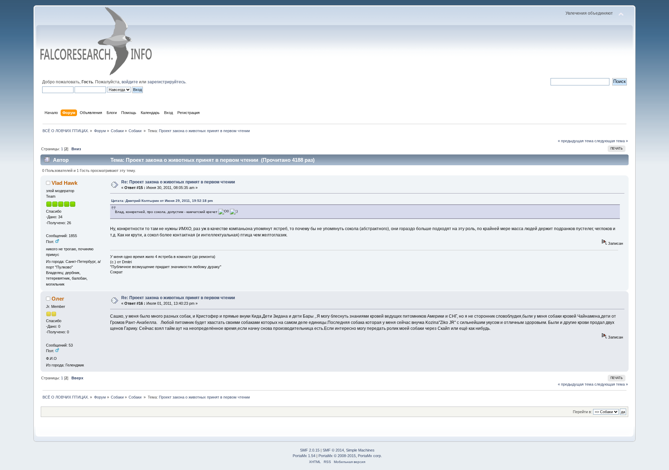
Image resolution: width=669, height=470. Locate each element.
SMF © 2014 (333, 450)
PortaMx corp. (370, 456)
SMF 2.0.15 (310, 450)
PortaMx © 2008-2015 (337, 456)
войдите (130, 81)
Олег (58, 299)
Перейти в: (582, 412)
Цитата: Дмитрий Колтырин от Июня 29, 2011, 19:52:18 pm (162, 201)
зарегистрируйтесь (166, 81)
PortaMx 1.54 (304, 456)
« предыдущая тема (575, 141)
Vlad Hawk (64, 183)
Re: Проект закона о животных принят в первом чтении (178, 182)
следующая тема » (611, 141)
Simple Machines (360, 450)
